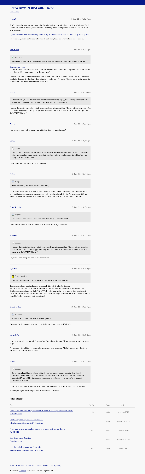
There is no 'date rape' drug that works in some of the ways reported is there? (41, 410)
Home (12, 466)
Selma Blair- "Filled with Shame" (33, 8)
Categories (20, 466)
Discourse (22, 471)
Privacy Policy (56, 466)
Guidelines (30, 466)
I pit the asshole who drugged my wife (25, 447)
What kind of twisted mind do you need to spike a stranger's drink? (37, 429)
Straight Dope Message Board (12, 2)
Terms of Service (42, 466)
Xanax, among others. (17, 67)
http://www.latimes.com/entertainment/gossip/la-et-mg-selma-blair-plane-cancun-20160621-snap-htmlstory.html (49, 34)
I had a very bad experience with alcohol (26, 420)
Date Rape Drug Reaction (20, 438)
